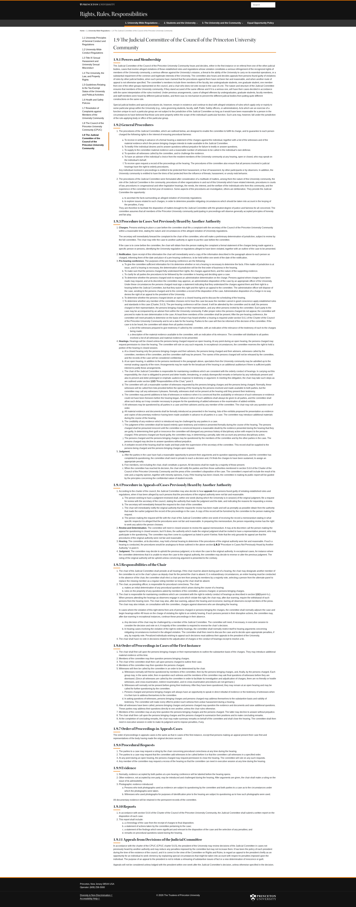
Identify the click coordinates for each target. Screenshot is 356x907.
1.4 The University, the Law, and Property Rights (93, 76)
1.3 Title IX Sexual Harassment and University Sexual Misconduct (91, 63)
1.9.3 (258, 594)
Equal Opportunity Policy (260, 23)
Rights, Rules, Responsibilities (113, 14)
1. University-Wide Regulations (141, 23)
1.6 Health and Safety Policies (92, 101)
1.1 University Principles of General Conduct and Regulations (94, 41)
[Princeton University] (97, 4)
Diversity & (95, 895)
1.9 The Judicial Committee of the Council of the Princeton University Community (95, 142)
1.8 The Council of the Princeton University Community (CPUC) (93, 126)
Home (82, 31)
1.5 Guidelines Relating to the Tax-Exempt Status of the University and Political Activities (93, 90)
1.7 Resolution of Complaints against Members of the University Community (93, 113)
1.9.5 (153, 381)
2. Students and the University (180, 23)
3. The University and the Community (221, 23)
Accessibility (89, 898)
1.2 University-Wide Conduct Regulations (92, 51)
